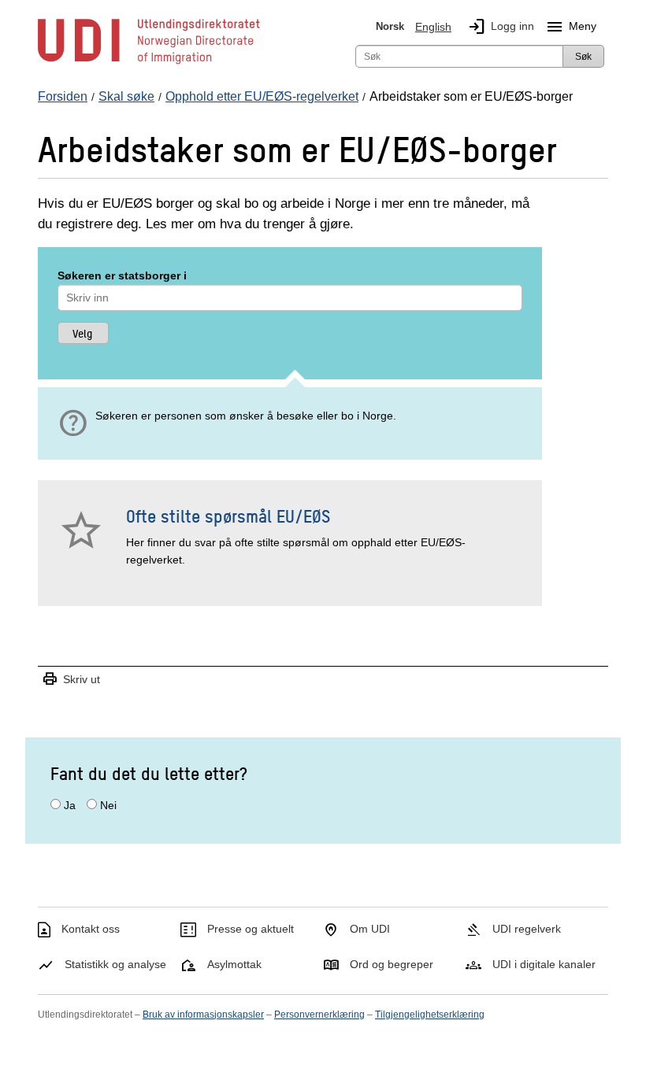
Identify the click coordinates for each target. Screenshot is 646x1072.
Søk (583, 56)
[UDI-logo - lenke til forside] (149, 63)
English (433, 26)
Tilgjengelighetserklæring (429, 1014)
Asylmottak (234, 964)
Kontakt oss (90, 928)
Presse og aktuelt (250, 928)
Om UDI (370, 928)
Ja (70, 805)
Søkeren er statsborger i (122, 275)
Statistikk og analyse (115, 964)
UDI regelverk (526, 928)
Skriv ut (71, 680)
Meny (570, 27)
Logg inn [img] (500, 27)
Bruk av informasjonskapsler (203, 1014)
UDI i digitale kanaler (544, 964)
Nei (108, 805)
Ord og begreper (391, 964)
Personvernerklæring (319, 1014)
